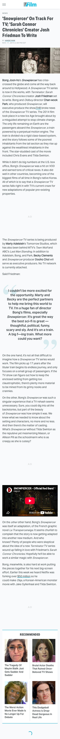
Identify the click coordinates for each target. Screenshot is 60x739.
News (5, 13)
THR (38, 108)
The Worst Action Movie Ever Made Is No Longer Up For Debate (15, 712)
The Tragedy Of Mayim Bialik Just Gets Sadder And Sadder (14, 670)
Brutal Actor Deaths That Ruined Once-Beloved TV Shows (43, 669)
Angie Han (10, 40)
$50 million (23, 576)
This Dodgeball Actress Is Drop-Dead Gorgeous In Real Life (42, 712)
